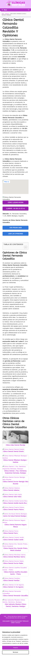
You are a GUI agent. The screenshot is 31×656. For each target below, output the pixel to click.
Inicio (3, 13)
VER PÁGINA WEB (15, 227)
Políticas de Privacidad (16, 621)
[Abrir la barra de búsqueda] (28, 9)
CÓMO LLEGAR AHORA (15, 202)
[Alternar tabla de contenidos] (25, 247)
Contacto (17, 622)
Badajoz (7, 13)
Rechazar (15, 652)
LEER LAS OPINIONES (15, 234)
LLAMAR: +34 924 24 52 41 (15, 208)
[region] (15, 642)
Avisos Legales (6, 621)
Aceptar (15, 647)
